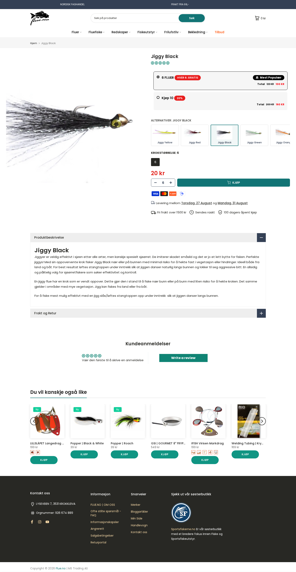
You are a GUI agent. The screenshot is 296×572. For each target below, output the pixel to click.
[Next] (262, 421)
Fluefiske (95, 32)
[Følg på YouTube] (47, 521)
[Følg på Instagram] (39, 521)
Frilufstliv (171, 32)
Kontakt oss (139, 532)
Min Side (136, 518)
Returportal (98, 542)
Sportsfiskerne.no (183, 529)
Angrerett (97, 529)
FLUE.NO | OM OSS (103, 505)
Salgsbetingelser (102, 536)
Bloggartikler (139, 512)
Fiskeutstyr (146, 32)
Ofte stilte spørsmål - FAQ (106, 513)
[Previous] (34, 421)
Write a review (183, 358)
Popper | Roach (122, 443)
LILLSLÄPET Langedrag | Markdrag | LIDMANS (61, 443)
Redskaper (120, 32)
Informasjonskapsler (105, 522)
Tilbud (219, 32)
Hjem (33, 43)
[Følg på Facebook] (32, 521)
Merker (135, 505)
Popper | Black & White (87, 443)
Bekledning (196, 32)
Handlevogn (139, 525)
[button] (160, 63)
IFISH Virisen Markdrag (207, 443)
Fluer (75, 32)
